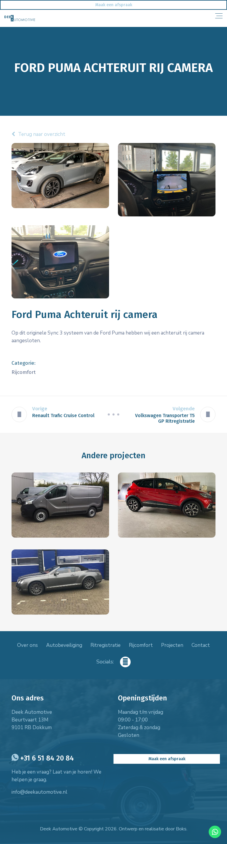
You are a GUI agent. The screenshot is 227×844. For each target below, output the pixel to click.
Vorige (39, 409)
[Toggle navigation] (219, 15)
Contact (201, 645)
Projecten (172, 645)
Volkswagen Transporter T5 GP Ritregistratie (165, 418)
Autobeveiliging (64, 645)
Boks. (181, 829)
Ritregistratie (105, 645)
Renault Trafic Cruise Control (63, 415)
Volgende (184, 409)
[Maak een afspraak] (113, 5)
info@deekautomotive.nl (39, 792)
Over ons (27, 645)
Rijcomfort (141, 645)
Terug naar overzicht (41, 134)
